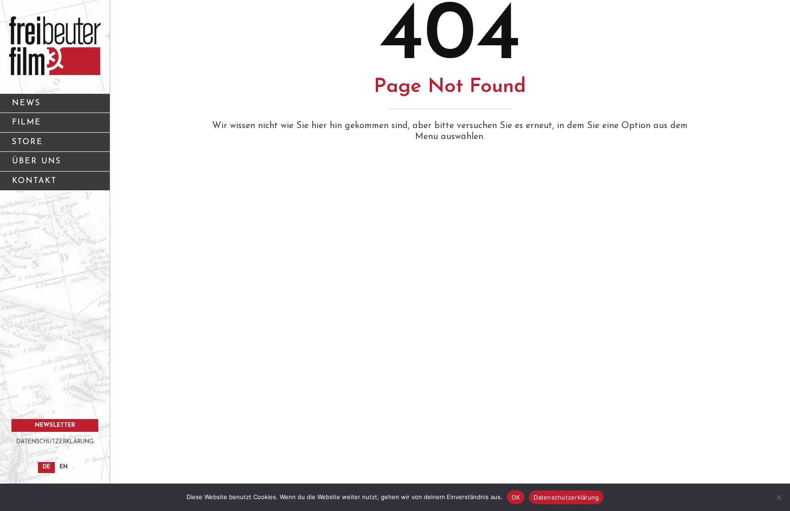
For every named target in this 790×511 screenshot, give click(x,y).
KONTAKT (34, 181)
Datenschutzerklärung (566, 497)
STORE (27, 142)
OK (516, 497)
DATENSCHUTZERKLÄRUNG (55, 442)
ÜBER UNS (36, 161)
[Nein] (778, 497)
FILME (26, 122)
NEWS (26, 103)
